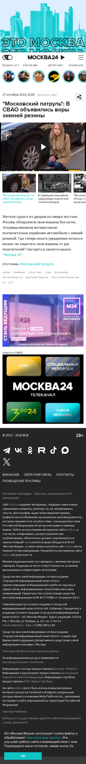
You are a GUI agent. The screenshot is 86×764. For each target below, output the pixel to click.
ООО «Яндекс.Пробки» (38, 681)
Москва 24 (43, 57)
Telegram (7, 450)
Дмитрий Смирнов (36, 277)
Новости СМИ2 (13, 352)
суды (48, 272)
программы (61, 272)
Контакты (65, 474)
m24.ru (13, 505)
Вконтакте (18, 450)
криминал (19, 272)
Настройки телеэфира (17, 494)
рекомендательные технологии (23, 662)
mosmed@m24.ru (13, 625)
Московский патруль (37, 264)
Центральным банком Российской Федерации (40, 675)
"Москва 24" (12, 254)
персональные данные (43, 738)
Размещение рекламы (22, 481)
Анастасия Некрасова (65, 277)
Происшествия (47, 95)
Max (65, 450)
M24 (25, 435)
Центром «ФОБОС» (65, 669)
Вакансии (11, 474)
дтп (10, 282)
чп (4, 282)
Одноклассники (30, 450)
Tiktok (53, 450)
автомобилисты (13, 277)
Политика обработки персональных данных (30, 651)
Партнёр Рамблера (15, 712)
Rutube (42, 450)
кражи (6, 272)
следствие (35, 272)
